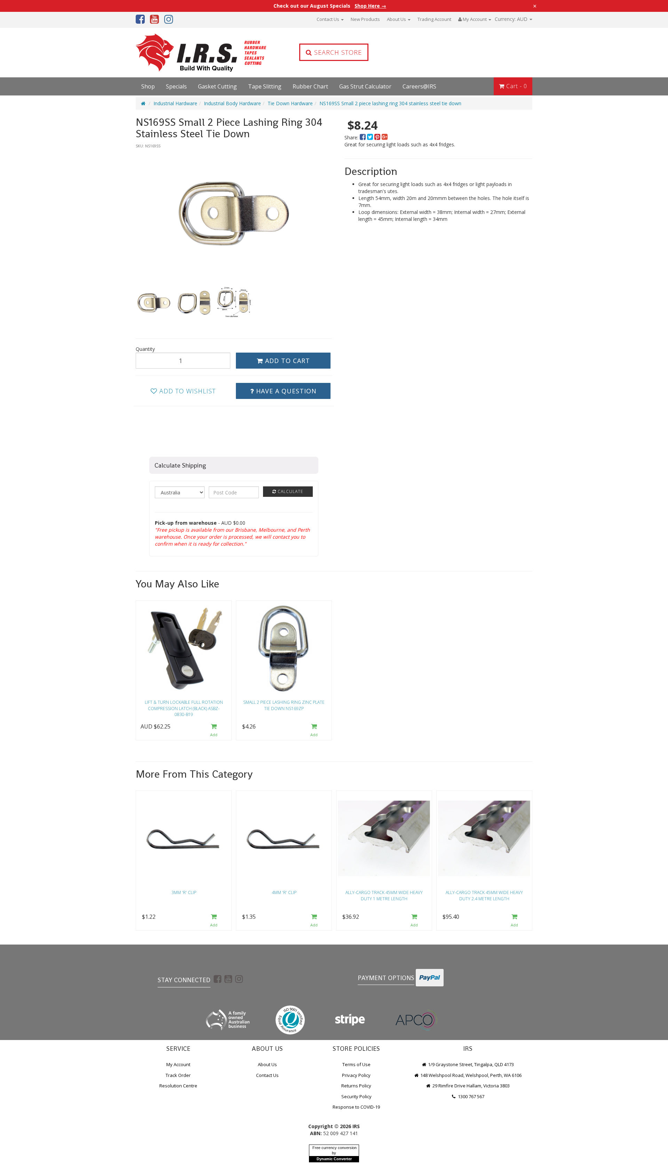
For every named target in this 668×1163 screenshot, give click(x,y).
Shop (148, 86)
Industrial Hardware (175, 103)
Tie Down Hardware (290, 103)
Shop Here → (370, 5)
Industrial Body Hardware (232, 103)
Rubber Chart (310, 86)
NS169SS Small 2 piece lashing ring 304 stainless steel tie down (390, 103)
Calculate (289, 491)
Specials (176, 86)
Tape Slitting (264, 86)
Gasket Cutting (217, 86)
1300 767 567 (470, 1096)
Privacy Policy (356, 1075)
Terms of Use (356, 1064)
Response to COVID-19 (356, 1107)
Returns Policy (356, 1086)
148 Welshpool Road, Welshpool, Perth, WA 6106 (470, 1075)
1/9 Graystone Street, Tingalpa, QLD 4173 (470, 1064)
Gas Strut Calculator (365, 86)
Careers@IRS (419, 86)
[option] (234, 213)
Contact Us (328, 19)
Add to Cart (286, 360)
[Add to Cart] (214, 730)
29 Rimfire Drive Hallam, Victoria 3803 (470, 1086)
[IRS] (183, 52)
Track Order (178, 1075)
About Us (397, 19)
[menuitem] (363, 137)
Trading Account (434, 19)
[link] (217, 978)
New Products (365, 19)
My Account (178, 1064)
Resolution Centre (178, 1086)
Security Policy (356, 1096)
